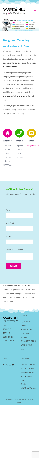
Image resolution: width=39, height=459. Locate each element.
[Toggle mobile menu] (35, 11)
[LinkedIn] (13, 364)
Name (9, 210)
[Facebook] (4, 364)
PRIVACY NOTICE (9, 340)
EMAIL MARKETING (28, 341)
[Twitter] (7, 364)
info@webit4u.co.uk (28, 388)
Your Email (10, 223)
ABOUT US (7, 329)
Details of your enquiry (14, 249)
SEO (22, 348)
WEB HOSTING (26, 345)
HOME (5, 325)
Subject (9, 236)
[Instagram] (10, 364)
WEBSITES (25, 337)
